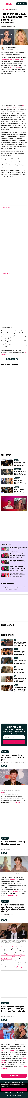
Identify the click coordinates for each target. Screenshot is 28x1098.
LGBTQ (3, 1062)
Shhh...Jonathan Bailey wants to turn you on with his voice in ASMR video (17, 561)
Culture (8, 10)
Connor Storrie (16, 947)
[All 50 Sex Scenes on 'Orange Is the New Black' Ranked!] (7, 679)
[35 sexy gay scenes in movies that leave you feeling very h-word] (7, 688)
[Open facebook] (6, 1092)
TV (15, 640)
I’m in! (14, 742)
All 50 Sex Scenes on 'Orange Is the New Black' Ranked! (20, 680)
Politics (16, 487)
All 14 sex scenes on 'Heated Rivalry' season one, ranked (20, 643)
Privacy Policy (23, 1084)
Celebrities (14, 10)
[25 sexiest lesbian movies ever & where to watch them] (7, 652)
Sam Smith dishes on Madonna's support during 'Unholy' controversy (18, 574)
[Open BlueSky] (10, 1092)
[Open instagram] (17, 1092)
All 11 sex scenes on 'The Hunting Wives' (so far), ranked (20, 671)
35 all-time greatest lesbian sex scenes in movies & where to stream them (20, 663)
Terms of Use (5, 1086)
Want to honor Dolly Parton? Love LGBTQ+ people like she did (20, 474)
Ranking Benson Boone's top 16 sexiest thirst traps (13, 843)
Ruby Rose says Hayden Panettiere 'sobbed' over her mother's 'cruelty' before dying (17, 556)
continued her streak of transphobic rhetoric (13, 59)
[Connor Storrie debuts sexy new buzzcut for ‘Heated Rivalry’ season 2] (5, 549)
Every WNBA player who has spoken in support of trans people (20, 465)
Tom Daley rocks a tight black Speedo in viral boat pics (12, 757)
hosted (12, 955)
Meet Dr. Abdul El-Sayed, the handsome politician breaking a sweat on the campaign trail (20, 493)
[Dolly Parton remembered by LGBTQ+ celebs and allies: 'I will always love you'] (7, 481)
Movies (16, 649)
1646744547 (6, 208)
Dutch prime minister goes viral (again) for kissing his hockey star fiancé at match (13, 1009)
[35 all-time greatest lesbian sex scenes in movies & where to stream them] (7, 661)
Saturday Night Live (19, 955)
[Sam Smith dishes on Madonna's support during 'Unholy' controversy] (5, 575)
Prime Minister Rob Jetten (8, 1050)
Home (3, 10)
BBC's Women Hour (14, 67)
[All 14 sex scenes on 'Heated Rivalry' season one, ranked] (7, 642)
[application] (14, 503)
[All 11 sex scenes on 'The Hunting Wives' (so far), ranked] (7, 670)
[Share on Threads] (13, 359)
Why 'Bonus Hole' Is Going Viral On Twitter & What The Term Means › (15, 588)
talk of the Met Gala (11, 957)
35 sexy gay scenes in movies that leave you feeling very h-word (20, 690)
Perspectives (17, 469)
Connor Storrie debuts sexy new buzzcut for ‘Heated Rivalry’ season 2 (18, 549)
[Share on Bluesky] (16, 359)
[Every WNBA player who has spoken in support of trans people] (7, 463)
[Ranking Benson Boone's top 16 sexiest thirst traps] (14, 864)
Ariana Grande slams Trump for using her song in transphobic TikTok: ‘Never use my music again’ (18, 569)
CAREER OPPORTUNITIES (17, 1082)
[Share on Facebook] (7, 359)
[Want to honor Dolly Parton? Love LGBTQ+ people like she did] (7, 472)
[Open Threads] (14, 1092)
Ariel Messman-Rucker (8, 847)
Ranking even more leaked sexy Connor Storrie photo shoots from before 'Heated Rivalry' (13, 908)
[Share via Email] (10, 359)
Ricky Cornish (6, 762)
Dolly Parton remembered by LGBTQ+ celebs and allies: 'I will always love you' (20, 484)
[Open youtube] (21, 1092)
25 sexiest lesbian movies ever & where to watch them (19, 653)
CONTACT (7, 1082)
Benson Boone (14, 879)
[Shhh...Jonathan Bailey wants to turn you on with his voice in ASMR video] (5, 562)
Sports (16, 460)
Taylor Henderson (11, 47)
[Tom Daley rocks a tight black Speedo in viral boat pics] (14, 777)
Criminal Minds (5, 955)
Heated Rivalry (5, 947)
